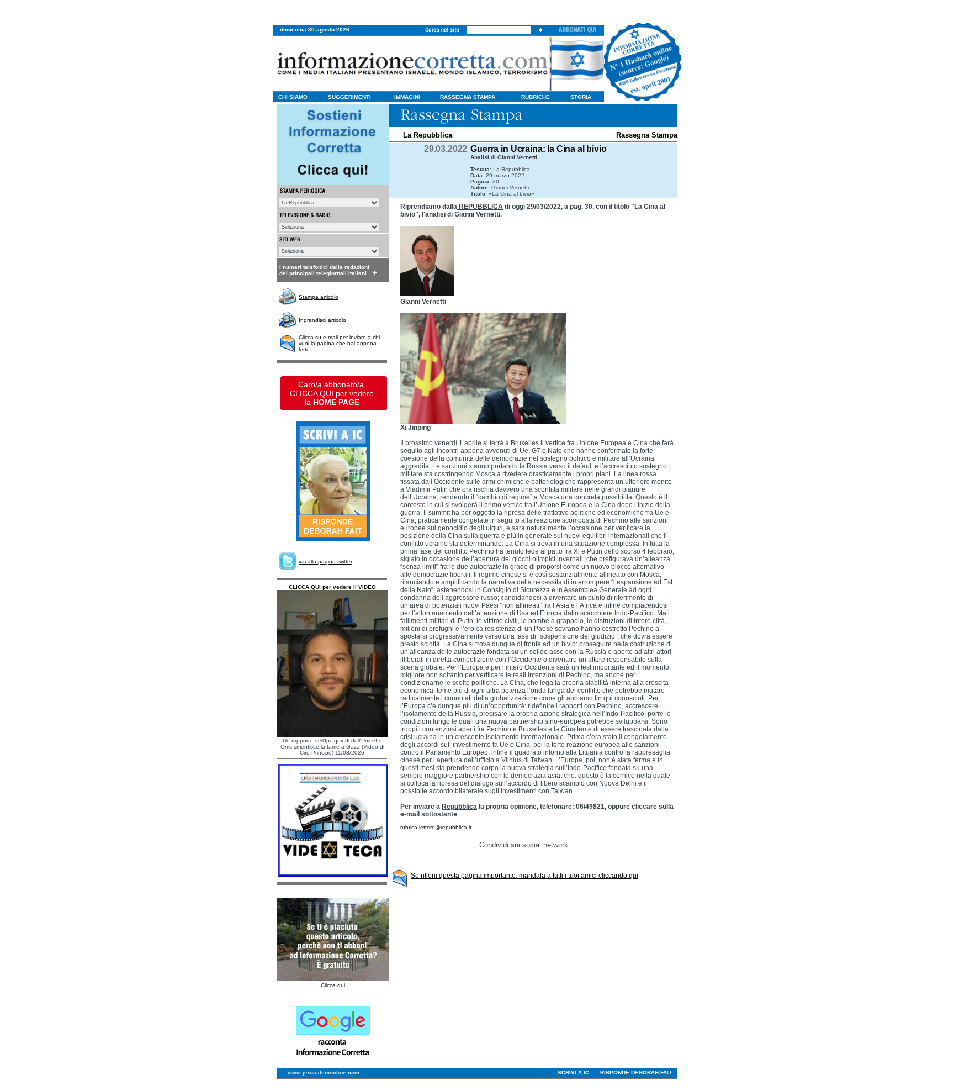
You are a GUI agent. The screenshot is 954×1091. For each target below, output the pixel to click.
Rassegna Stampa (646, 135)
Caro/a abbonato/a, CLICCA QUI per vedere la (332, 393)
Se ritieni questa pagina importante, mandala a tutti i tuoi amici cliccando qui (524, 875)
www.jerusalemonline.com (323, 1072)
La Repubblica (427, 135)
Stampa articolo (318, 297)
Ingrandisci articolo (322, 320)
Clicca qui (333, 985)
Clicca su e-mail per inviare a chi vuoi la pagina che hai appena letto (339, 343)
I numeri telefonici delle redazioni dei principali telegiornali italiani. (324, 270)
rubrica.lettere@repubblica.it (435, 827)
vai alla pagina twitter (325, 561)
